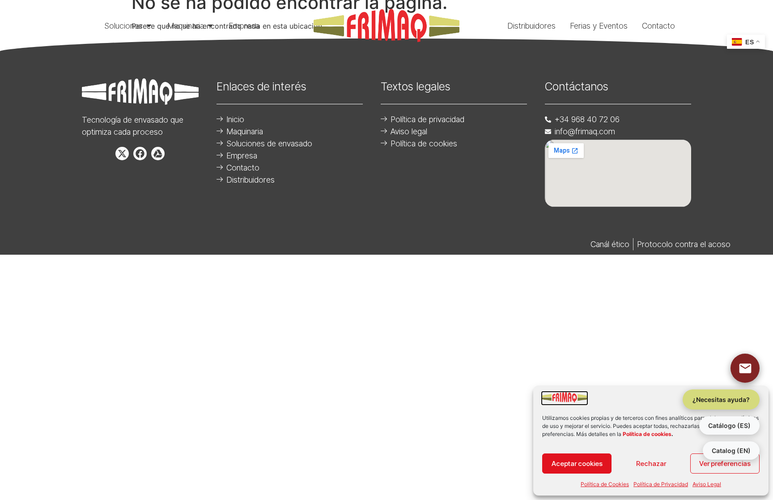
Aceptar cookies (577, 463)
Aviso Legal (706, 484)
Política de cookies (647, 434)
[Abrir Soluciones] (149, 25)
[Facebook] (140, 153)
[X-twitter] (122, 153)
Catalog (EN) (731, 450)
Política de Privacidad (660, 484)
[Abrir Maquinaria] (210, 25)
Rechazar (651, 463)
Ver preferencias (725, 463)
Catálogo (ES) (729, 425)
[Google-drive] (158, 153)
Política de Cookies (605, 484)
